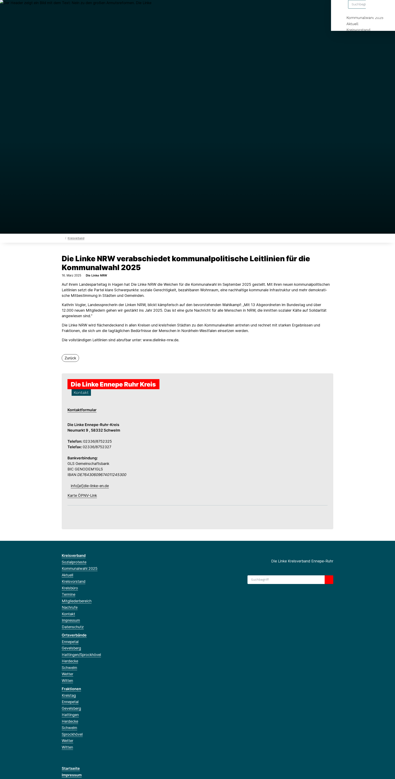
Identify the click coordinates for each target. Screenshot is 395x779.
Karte (72, 495)
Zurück (70, 358)
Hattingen (70, 715)
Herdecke (70, 661)
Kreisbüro (70, 588)
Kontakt (68, 614)
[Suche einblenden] (374, 8)
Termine (68, 594)
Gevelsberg (71, 648)
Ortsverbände (74, 635)
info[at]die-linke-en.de (90, 486)
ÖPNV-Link (87, 495)
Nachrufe (70, 607)
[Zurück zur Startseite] (63, 238)
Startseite (71, 768)
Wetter (67, 674)
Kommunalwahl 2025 (364, 17)
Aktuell (352, 24)
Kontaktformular (81, 410)
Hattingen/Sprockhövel (81, 654)
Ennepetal (70, 642)
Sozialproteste (74, 562)
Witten (67, 680)
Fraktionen (71, 689)
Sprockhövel (72, 734)
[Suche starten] (329, 579)
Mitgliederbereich (77, 601)
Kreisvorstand (358, 30)
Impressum (71, 620)
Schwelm (69, 667)
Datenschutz (73, 627)
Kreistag (69, 695)
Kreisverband (76, 238)
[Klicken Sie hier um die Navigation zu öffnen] (386, 8)
